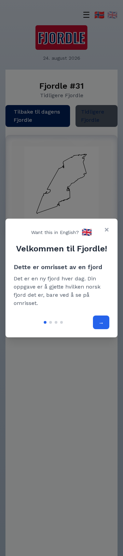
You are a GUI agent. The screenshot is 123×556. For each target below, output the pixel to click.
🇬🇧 (87, 232)
